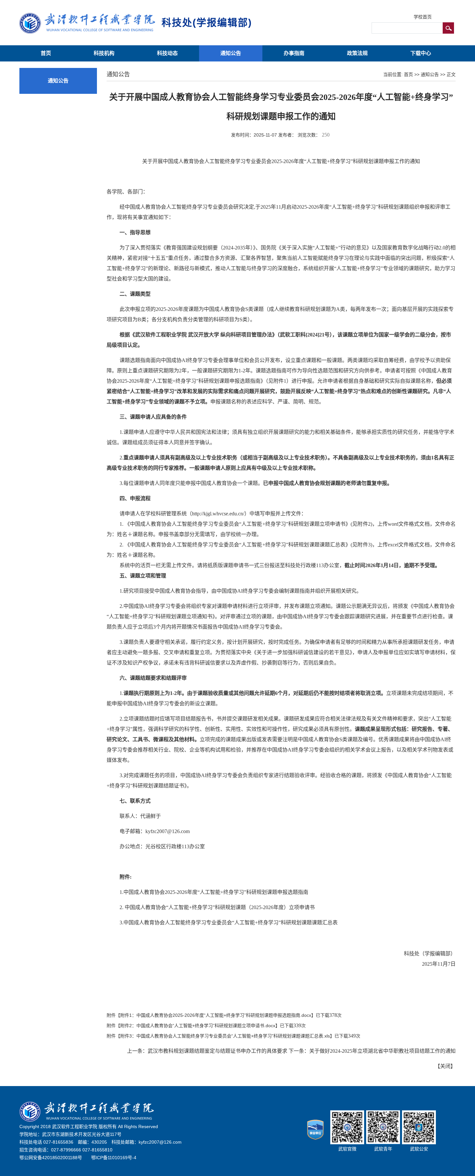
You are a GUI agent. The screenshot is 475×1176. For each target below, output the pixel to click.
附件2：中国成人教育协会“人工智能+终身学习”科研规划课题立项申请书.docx (197, 1025)
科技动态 (167, 53)
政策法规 (357, 53)
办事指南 (294, 53)
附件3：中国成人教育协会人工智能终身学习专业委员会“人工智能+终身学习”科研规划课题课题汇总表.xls (225, 1036)
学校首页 (423, 16)
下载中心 (420, 53)
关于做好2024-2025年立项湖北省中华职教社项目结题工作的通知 (382, 1051)
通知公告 (230, 53)
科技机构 (104, 53)
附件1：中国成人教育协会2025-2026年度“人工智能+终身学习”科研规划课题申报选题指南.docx (215, 1015)
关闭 (445, 1066)
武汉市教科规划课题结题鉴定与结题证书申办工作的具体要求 (217, 1051)
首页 (46, 53)
